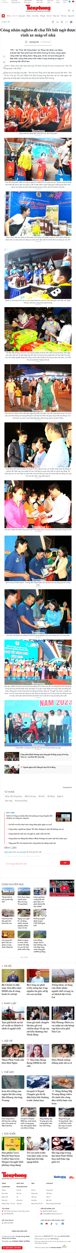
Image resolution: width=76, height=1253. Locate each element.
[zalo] (57, 1224)
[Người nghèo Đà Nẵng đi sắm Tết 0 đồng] (11, 769)
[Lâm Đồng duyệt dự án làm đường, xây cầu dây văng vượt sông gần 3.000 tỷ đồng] (40, 934)
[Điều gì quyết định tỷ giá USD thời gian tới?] (40, 913)
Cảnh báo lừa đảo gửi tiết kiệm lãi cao (7, 920)
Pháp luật (56, 16)
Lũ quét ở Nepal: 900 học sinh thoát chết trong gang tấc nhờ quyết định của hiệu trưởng (28, 1123)
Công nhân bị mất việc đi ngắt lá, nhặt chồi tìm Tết (29, 834)
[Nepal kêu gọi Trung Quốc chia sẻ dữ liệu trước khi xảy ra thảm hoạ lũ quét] (66, 1112)
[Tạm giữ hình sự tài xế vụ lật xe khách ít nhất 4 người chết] (13, 1013)
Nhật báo (20, 1183)
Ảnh (32, 1183)
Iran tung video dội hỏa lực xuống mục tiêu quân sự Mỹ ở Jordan (9, 1122)
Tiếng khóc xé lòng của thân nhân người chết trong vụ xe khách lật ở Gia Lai (62, 991)
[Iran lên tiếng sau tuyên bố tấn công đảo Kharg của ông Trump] (13, 1082)
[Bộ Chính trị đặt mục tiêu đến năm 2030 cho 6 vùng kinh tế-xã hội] (13, 976)
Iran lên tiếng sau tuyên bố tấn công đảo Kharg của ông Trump (12, 1096)
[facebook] (69, 1)
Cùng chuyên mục (13, 884)
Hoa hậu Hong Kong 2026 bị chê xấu (36, 1062)
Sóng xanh (21, 16)
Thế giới (42, 16)
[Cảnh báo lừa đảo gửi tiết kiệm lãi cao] (8, 913)
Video (4, 1183)
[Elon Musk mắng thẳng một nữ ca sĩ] (63, 1050)
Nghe (4, 57)
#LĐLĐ (42, 796)
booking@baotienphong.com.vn (52, 1214)
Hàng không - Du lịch (8, 1203)
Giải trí (8, 1040)
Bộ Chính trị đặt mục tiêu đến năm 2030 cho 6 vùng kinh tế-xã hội (11, 989)
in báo (62, 22)
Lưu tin (4, 68)
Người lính (71, 16)
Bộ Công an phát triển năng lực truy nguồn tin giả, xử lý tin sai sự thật (37, 989)
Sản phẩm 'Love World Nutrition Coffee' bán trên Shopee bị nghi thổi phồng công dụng (12, 1159)
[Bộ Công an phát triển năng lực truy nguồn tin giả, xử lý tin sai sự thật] (38, 976)
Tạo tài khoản (21, 852)
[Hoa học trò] (71, 1177)
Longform (6, 1187)
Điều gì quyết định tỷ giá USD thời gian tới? (39, 922)
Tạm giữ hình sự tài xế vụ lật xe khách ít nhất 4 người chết (12, 1025)
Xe (17, 1197)
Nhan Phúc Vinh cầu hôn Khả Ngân (13, 1061)
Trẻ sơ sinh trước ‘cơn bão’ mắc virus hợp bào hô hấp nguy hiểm (37, 1157)
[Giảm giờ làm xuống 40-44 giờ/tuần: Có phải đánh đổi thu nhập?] (40, 891)
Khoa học (20, 1200)
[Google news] (63, 1224)
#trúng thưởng (21, 800)
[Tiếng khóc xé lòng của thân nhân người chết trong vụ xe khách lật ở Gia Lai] (63, 976)
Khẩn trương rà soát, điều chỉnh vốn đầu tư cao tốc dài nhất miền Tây (24, 944)
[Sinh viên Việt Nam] (60, 1177)
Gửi (65, 863)
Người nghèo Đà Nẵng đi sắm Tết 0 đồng (39, 767)
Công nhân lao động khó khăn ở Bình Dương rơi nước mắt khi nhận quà (38, 838)
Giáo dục (4, 1200)
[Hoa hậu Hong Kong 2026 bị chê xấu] (38, 1050)
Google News (71, 22)
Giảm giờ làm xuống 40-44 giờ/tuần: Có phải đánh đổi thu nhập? (39, 901)
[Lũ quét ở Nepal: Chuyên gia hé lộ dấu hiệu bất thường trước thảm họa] (38, 1082)
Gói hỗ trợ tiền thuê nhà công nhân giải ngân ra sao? (30, 824)
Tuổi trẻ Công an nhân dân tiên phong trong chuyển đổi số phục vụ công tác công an (29, 817)
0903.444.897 (8, 1223)
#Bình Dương (30, 796)
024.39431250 (8, 1214)
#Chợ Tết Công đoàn (13, 796)
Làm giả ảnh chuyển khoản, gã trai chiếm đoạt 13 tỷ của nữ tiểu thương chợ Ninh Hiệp (38, 1028)
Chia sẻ (4, 62)
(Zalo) (55, 1211)
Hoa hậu (34, 1200)
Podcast (49, 1183)
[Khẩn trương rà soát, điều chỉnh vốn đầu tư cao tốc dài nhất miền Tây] (24, 934)
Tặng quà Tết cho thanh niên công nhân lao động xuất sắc (32, 843)
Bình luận (4, 73)
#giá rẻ (60, 796)
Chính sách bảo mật (19, 1231)
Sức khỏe (35, 16)
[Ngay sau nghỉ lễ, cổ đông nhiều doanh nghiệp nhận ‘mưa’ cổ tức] (24, 913)
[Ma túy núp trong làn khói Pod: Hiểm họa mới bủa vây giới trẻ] (63, 1143)
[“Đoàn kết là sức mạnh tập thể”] (8, 891)
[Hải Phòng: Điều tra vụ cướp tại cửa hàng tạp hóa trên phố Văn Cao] (63, 1013)
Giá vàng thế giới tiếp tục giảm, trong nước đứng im (7, 943)
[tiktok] (52, 1224)
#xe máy (8, 800)
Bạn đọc (49, 1200)
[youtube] (73, 1)
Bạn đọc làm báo (13, 1248)
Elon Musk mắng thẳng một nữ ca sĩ (62, 1061)
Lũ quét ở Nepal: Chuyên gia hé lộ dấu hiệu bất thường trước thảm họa (38, 1096)
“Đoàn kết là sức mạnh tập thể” (7, 899)
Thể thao (63, 16)
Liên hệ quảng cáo (47, 1208)
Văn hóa (34, 1197)
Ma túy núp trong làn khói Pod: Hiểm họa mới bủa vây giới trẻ (62, 1157)
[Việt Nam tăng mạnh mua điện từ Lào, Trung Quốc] (24, 891)
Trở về (4, 79)
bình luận (66, 22)
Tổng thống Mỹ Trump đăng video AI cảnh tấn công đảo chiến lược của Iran (62, 1097)
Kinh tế (14, 16)
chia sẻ (53, 22)
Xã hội (9, 16)
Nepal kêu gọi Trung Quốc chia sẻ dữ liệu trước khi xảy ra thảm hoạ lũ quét (66, 1123)
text (57, 22)
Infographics (22, 1187)
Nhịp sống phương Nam (53, 1203)
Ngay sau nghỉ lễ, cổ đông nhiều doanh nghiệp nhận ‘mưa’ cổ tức (24, 923)
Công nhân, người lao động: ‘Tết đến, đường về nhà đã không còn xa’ (36, 829)
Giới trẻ (49, 16)
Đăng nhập (8, 852)
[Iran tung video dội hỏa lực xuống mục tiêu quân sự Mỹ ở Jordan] (10, 1112)
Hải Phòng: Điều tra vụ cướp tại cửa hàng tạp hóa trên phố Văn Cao (63, 1027)
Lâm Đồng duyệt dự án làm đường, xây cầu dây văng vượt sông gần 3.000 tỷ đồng (40, 946)
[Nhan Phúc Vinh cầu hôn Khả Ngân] (13, 1050)
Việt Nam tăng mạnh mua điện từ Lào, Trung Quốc (24, 900)
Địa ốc (29, 16)
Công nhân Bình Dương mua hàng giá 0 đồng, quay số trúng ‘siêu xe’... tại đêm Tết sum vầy (44, 755)
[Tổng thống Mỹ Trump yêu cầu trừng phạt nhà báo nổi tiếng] (47, 1112)
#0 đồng (51, 796)
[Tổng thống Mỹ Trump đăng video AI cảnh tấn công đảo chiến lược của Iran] (63, 1082)
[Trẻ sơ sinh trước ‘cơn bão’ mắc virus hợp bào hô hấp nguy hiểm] (38, 1143)
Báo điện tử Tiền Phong (38, 8)
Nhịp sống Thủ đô (36, 1203)
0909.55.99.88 (47, 1211)
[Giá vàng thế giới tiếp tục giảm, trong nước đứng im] (8, 934)
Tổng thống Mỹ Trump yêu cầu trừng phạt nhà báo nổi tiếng (46, 1122)
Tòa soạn (5, 1208)
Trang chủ (3, 15)
